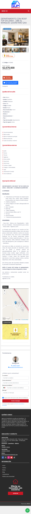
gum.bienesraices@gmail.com (16, 367)
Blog (3, 472)
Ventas (4, 467)
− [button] (4, 293)
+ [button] (4, 291)
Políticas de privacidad (8, 476)
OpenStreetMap (25, 319)
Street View (9, 55)
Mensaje (4, 390)
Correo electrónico (7, 380)
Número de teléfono (7, 385)
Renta (3, 470)
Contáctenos (5, 474)
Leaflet (16, 319)
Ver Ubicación (14, 333)
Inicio (3, 465)
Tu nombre (5, 375)
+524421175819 (16, 365)
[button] (27, 28)
